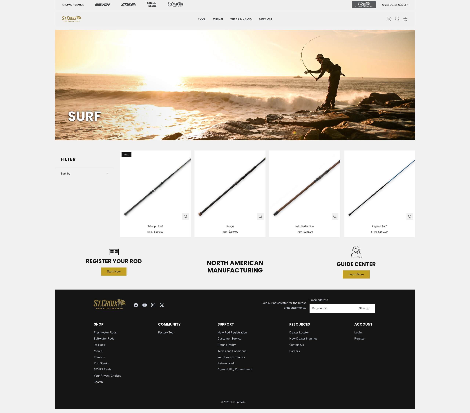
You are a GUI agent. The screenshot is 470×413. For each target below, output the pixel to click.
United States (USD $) (394, 5)
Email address (319, 300)
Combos (99, 357)
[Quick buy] (185, 216)
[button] (84, 173)
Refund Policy (227, 345)
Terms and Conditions (232, 351)
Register (360, 339)
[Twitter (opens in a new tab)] (162, 305)
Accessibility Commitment (235, 369)
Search (98, 382)
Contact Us (296, 345)
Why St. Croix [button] (241, 19)
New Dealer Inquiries (303, 339)
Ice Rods (99, 345)
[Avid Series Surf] (304, 186)
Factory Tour (166, 333)
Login (358, 333)
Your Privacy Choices (107, 376)
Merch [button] (218, 19)
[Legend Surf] (379, 186)
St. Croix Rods (237, 402)
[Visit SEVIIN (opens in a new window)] (102, 5)
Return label (226, 363)
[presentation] (72, 18)
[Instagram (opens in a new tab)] (153, 305)
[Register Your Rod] (114, 252)
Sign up (364, 308)
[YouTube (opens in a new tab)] (144, 305)
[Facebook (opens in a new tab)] (136, 305)
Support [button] (265, 19)
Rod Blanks (101, 363)
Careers (294, 351)
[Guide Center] (356, 252)
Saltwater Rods (104, 339)
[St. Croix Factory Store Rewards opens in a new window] (175, 5)
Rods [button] (201, 19)
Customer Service (229, 339)
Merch (98, 351)
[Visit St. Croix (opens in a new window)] (128, 5)
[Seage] (229, 186)
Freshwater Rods (105, 333)
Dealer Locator (299, 333)
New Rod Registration (232, 333)
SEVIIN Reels (102, 369)
